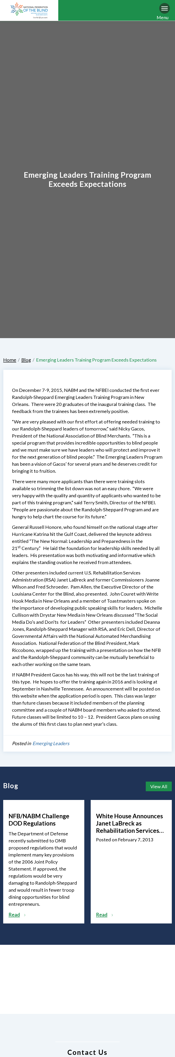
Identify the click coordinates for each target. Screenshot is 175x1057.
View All (158, 786)
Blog (26, 360)
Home (9, 360)
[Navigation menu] (164, 8)
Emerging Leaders (50, 743)
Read (14, 914)
